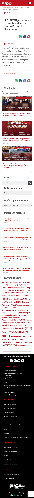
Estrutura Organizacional (12, 425)
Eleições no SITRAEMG (8, 295)
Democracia (22, 292)
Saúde (8, 332)
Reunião (23, 328)
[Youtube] (18, 360)
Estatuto (6, 433)
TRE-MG (22, 342)
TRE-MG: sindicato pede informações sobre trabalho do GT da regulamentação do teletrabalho (16, 259)
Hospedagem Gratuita (11, 447)
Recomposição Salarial (13, 320)
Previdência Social (12, 315)
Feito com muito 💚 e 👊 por (17, 493)
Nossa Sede (7, 429)
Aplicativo (14, 282)
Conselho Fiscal (9, 412)
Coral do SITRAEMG (9, 290)
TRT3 (22, 345)
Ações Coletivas (9, 478)
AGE (6, 282)
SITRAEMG (12, 73)
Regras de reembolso (11, 451)
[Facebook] (11, 360)
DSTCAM (6, 456)
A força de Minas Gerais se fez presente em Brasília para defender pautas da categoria (16, 165)
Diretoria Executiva (10, 408)
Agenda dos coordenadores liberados (16, 437)
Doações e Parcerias (10, 416)
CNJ (12, 287)
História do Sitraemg (10, 404)
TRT (11, 345)
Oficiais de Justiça (15, 310)
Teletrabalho (9, 342)
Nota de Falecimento (25, 305)
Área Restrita (8, 460)
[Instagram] (15, 360)
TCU (20, 340)
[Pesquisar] (30, 183)
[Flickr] (22, 360)
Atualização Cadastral (10, 464)
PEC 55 (9, 313)
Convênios (23, 288)
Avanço (16, 285)
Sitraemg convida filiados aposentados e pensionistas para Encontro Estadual (16, 139)
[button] (29, 3)
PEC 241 (15, 313)
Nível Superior (9, 308)
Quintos (17, 317)
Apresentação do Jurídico (12, 474)
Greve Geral (15, 299)
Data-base (8, 292)
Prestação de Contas (10, 421)
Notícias (8, 13)
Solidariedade (18, 336)
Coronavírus (23, 290)
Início (3, 7)
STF (11, 339)
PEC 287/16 (25, 313)
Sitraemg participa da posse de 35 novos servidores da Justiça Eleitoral (17, 114)
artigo (21, 282)
